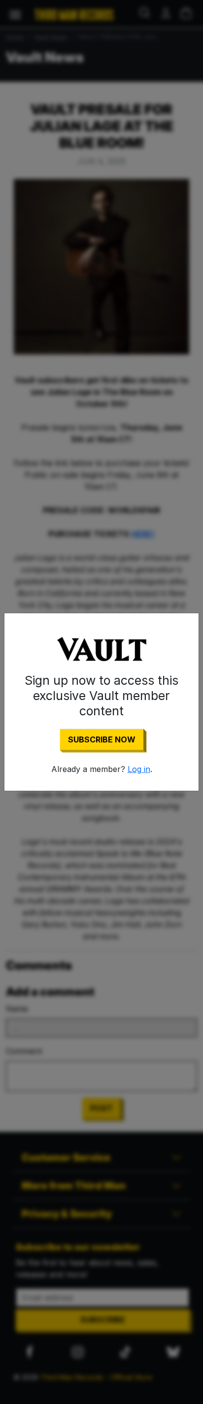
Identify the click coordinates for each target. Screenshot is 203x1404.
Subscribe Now (101, 739)
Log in (139, 769)
